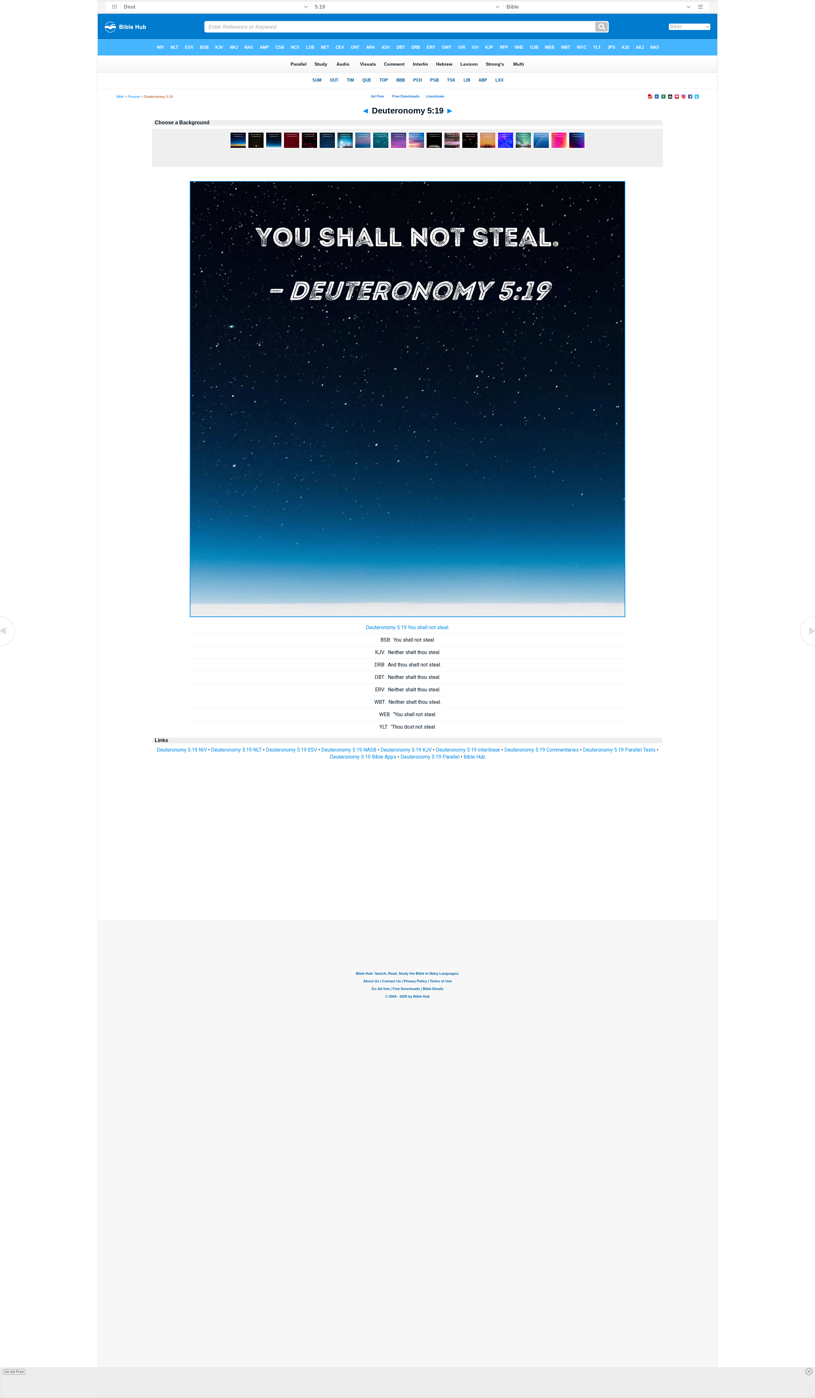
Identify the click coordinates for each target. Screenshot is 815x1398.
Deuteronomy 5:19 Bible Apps (363, 757)
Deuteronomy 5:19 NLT (236, 750)
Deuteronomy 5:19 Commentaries (541, 750)
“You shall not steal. (407, 714)
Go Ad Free (14, 1372)
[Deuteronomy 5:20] (807, 645)
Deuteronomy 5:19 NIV (182, 750)
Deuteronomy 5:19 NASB (348, 750)
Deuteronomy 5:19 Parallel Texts (619, 750)
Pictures (134, 96)
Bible (120, 96)
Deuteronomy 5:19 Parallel (429, 757)
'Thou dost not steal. (407, 727)
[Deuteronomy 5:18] (8, 645)
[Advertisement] (407, 881)
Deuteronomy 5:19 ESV (291, 750)
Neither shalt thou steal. (407, 652)
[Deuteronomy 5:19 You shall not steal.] (407, 615)
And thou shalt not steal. (407, 665)
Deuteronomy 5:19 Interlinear (468, 750)
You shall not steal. (407, 640)
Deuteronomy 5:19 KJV (406, 750)
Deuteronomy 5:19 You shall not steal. (407, 627)
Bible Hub (474, 757)
